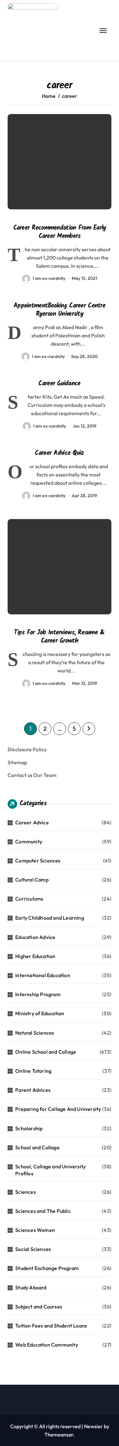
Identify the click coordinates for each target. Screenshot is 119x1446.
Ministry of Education (39, 1013)
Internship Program (38, 994)
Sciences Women (35, 1230)
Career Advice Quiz (59, 453)
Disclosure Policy (27, 749)
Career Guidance (59, 384)
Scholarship (29, 1128)
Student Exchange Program (47, 1268)
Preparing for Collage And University (58, 1109)
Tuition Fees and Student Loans (51, 1325)
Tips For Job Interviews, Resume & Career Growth (59, 637)
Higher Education (35, 956)
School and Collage (37, 1147)
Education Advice (35, 937)
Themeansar (58, 1434)
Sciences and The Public (43, 1211)
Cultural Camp (32, 879)
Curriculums (29, 898)
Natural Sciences (34, 1033)
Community (28, 841)
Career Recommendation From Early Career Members (59, 232)
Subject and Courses (38, 1306)
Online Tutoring (33, 1071)
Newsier (93, 1426)
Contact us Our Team (32, 775)
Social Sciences (33, 1249)
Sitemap (17, 762)
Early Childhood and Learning (49, 918)
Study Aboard (30, 1287)
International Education (42, 975)
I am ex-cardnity (49, 278)
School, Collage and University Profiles (50, 1170)
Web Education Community (46, 1344)
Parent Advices (32, 1090)
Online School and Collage (45, 1052)
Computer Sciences (37, 860)
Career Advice (32, 822)
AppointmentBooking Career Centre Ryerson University (59, 310)
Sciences (25, 1192)
